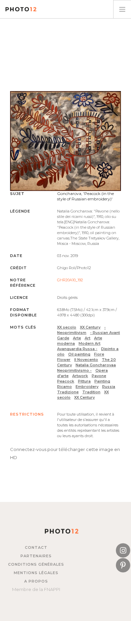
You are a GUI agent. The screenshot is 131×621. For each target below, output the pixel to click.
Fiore (99, 354)
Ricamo (64, 386)
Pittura (84, 381)
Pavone (99, 375)
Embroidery (87, 386)
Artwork (80, 375)
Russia (108, 386)
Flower (64, 359)
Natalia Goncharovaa (96, 365)
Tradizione (68, 392)
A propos (36, 581)
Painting (102, 381)
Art (87, 338)
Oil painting (79, 354)
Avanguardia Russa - (77, 348)
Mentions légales (36, 572)
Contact (36, 547)
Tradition (91, 392)
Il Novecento (86, 359)
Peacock (65, 381)
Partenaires (36, 556)
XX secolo (66, 327)
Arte (77, 338)
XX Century (90, 327)
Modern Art (89, 343)
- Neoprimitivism (81, 330)
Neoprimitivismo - (74, 370)
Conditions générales (36, 564)
